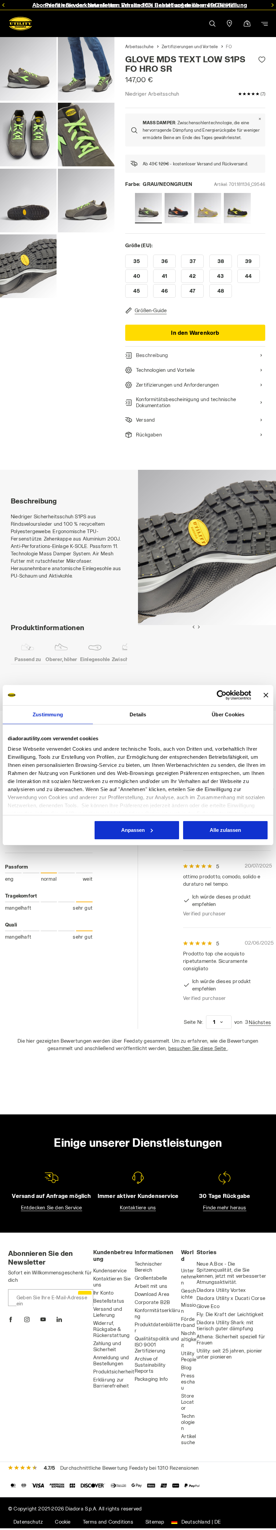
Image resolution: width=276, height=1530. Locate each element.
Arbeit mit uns (151, 1286)
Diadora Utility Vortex (221, 1290)
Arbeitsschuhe (139, 46)
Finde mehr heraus (224, 1207)
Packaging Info (151, 1379)
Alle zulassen (225, 830)
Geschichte (188, 1294)
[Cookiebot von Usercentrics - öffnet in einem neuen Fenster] (221, 695)
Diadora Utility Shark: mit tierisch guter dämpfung (225, 1325)
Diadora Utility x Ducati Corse (231, 1298)
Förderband (188, 1322)
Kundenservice (110, 1270)
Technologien (188, 1422)
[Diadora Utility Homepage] (20, 23)
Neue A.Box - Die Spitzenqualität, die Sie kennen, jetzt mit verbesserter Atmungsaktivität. (231, 1273)
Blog (186, 1367)
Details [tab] (138, 714)
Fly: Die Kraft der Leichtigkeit (230, 1314)
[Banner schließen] (266, 695)
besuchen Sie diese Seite (198, 1048)
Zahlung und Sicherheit (107, 1346)
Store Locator (187, 1402)
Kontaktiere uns (138, 1207)
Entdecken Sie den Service (51, 1207)
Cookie (62, 1522)
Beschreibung (152, 355)
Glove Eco (208, 1306)
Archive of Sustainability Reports (150, 1365)
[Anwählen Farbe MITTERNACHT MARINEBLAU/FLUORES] (178, 208)
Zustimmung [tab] (48, 714)
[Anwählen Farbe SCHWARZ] (237, 208)
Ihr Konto (103, 1293)
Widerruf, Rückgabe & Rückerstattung (111, 1329)
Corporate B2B (152, 1302)
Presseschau (188, 1382)
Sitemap (154, 1522)
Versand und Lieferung (107, 1312)
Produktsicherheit (113, 1371)
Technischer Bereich (148, 1267)
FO (229, 46)
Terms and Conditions (108, 1522)
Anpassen (133, 830)
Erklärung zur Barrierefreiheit (111, 1383)
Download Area (152, 1294)
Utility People (188, 1356)
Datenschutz (28, 1522)
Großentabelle (151, 1278)
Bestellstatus (109, 1301)
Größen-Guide (151, 310)
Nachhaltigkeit (188, 1339)
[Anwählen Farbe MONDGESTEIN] (207, 208)
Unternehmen (188, 1276)
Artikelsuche (188, 1439)
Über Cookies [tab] (228, 714)
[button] (212, 24)
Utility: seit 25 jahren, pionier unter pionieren (229, 1354)
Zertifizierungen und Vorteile (190, 46)
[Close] (260, 119)
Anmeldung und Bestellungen (111, 1360)
